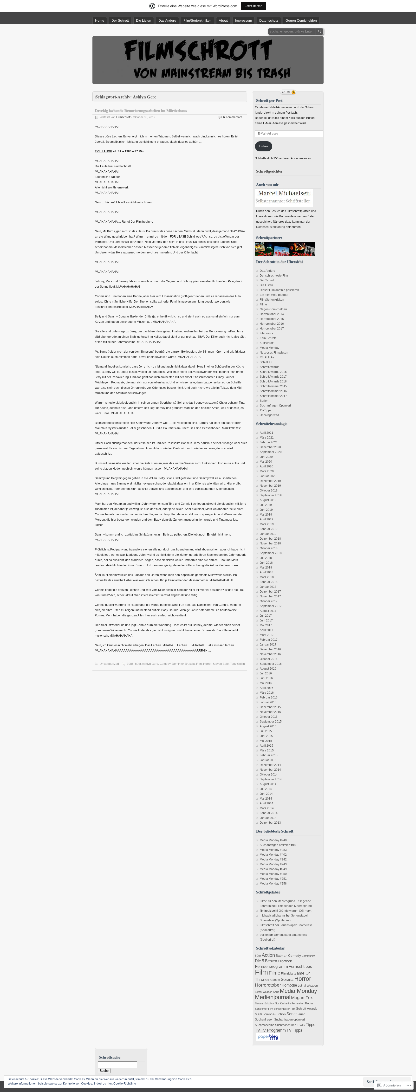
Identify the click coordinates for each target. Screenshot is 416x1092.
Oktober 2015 (269, 716)
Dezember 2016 (270, 649)
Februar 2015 (269, 755)
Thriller (301, 1025)
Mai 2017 (266, 625)
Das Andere (167, 20)
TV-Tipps (265, 410)
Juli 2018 (266, 558)
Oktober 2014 (269, 774)
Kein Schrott (268, 338)
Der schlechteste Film (274, 275)
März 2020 (267, 471)
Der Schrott (120, 20)
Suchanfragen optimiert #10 (278, 845)
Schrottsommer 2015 (273, 386)
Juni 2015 (266, 736)
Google (275, 980)
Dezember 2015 (270, 707)
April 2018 (266, 572)
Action (268, 955)
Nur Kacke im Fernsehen (289, 1003)
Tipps (310, 1024)
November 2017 (270, 596)
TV (257, 1030)
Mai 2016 (266, 683)
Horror (207, 664)
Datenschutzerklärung (270, 227)
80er (138, 664)
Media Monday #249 (273, 869)
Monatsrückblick (264, 1003)
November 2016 (270, 654)
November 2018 (270, 543)
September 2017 (271, 606)
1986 (130, 664)
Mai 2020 (266, 461)
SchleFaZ (266, 362)
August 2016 (268, 668)
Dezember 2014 (270, 765)
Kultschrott (266, 343)
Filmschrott (123, 117)
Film (199, 664)
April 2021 (266, 432)
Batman (281, 955)
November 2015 (270, 712)
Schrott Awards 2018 (273, 381)
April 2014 (266, 803)
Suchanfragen (264, 1019)
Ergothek (285, 961)
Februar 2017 (269, 639)
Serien (264, 400)
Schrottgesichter (269, 171)
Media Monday (269, 347)
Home (99, 20)
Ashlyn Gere (150, 664)
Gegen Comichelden (301, 20)
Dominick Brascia (183, 664)
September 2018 (271, 553)
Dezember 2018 (270, 538)
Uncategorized (109, 664)
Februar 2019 (269, 529)
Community (308, 955)
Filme (263, 304)
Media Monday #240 (273, 840)
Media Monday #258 (273, 883)
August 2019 (268, 500)
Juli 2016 (266, 673)
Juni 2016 (266, 678)
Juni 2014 (266, 793)
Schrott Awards (269, 367)
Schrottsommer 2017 (273, 396)
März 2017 (267, 635)
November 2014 (270, 769)
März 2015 (267, 750)
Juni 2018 (266, 562)
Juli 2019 (266, 505)
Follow (263, 146)
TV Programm (273, 1030)
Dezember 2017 (270, 591)
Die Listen (143, 20)
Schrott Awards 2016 (273, 372)
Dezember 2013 (270, 822)
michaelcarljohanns (273, 915)
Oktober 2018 (269, 548)
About (223, 20)
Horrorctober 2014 (272, 314)
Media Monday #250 (273, 874)
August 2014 (268, 784)
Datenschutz (268, 20)
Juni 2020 (266, 457)
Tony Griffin (237, 664)
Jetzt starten (253, 6)
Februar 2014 (269, 813)
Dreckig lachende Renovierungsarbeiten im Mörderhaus (141, 110)
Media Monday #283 (273, 850)
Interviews (266, 333)
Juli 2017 (266, 615)
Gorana (287, 979)
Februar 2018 (269, 582)
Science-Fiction (274, 1014)
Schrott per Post (269, 100)
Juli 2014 (266, 789)
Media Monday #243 (273, 864)
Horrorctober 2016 (272, 323)
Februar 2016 (269, 697)
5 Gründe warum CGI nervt (293, 910)
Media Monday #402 (273, 854)
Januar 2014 (268, 818)
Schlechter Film (264, 1008)
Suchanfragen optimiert (289, 1019)
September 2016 (271, 664)
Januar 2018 (268, 586)
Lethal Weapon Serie (267, 991)
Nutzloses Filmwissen (274, 352)
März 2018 (267, 577)
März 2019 (267, 524)
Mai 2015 (266, 741)
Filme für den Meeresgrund (294, 906)
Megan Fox (302, 997)
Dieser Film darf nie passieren (279, 290)
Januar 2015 (268, 760)
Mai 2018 (266, 567)
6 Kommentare (232, 117)
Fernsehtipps (300, 966)
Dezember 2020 (270, 447)
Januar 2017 (268, 644)
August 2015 (268, 726)
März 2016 (267, 692)
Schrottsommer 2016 (273, 391)
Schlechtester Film (284, 1008)
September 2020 (271, 452)
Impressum (243, 20)
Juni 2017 (266, 620)
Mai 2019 (266, 514)
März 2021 (267, 437)
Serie (291, 1014)
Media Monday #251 (273, 878)
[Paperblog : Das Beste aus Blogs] (268, 1040)
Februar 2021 (269, 442)
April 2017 (266, 630)
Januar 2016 (268, 702)
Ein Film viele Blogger (274, 295)
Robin (309, 1003)
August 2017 (268, 611)
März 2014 (267, 808)
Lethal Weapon (308, 985)
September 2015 (271, 721)
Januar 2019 (268, 534)
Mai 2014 (266, 798)
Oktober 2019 (269, 490)
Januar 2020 (268, 476)
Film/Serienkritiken (197, 20)
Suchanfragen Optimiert (275, 405)
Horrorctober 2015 (272, 319)
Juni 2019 (266, 509)
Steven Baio (221, 664)
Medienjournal (272, 997)
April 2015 (266, 745)
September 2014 (271, 779)
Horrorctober (268, 985)
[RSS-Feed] (288, 92)
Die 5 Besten (266, 961)
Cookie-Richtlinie (124, 1083)
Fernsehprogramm (271, 966)
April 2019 (266, 519)
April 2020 (266, 466)
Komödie (289, 985)
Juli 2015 (266, 731)
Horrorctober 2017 (272, 328)
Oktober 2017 (269, 601)
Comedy (165, 664)
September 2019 (271, 495)
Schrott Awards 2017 (273, 376)
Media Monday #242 (273, 859)
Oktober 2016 (269, 659)
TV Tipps (294, 1030)
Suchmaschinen (285, 1025)
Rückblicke (267, 357)
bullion (264, 935)
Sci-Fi (258, 1014)
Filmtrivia (287, 973)
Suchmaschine (264, 1025)
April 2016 (266, 688)
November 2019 (270, 485)
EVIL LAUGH (103, 151)
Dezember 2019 (270, 481)
